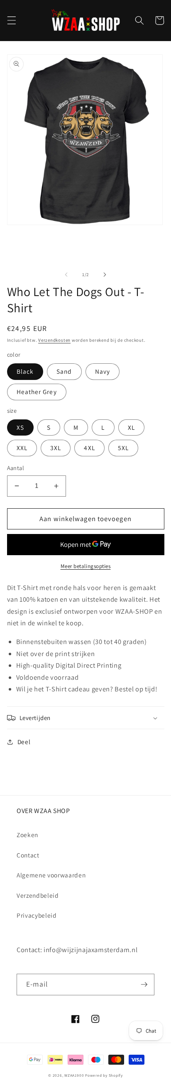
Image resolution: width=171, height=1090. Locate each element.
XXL (22, 447)
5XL (123, 447)
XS (20, 427)
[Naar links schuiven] (66, 274)
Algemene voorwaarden (51, 875)
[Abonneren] (144, 984)
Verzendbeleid (38, 895)
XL (131, 427)
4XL (89, 447)
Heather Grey (37, 391)
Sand (64, 371)
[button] (11, 20)
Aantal (15, 468)
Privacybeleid (37, 915)
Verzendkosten (54, 340)
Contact (28, 855)
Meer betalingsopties (86, 566)
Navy (102, 371)
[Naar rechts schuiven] (104, 274)
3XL (55, 447)
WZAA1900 (74, 1075)
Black (25, 371)
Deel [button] (24, 741)
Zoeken (27, 834)
